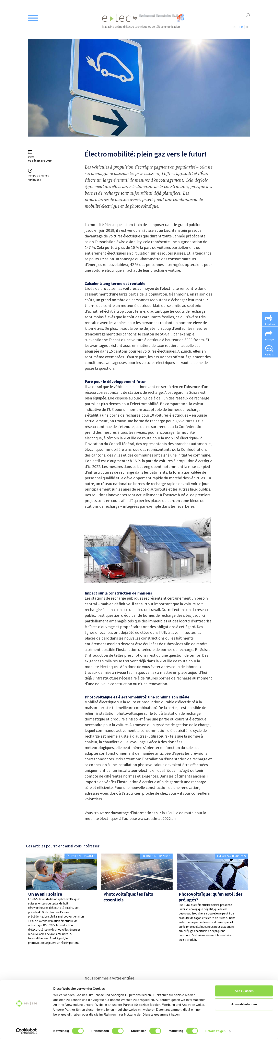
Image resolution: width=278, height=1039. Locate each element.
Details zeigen (215, 1031)
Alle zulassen (244, 991)
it (247, 27)
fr (241, 27)
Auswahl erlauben (244, 1004)
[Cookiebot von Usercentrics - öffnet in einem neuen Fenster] (26, 1031)
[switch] (118, 1031)
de (234, 27)
